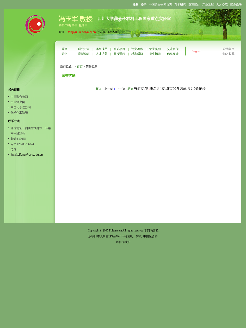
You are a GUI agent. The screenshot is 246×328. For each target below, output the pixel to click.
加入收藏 (228, 53)
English (196, 51)
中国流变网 (18, 102)
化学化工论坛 (19, 112)
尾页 (130, 89)
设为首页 (228, 49)
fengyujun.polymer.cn (82, 32)
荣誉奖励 (155, 49)
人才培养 (101, 53)
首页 (64, 49)
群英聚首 (194, 4)
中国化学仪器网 (21, 107)
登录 (144, 4)
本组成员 (101, 49)
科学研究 (180, 4)
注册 (135, 4)
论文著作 (137, 49)
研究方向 (84, 49)
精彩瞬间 (137, 53)
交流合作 (172, 49)
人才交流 (222, 4)
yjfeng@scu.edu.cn (30, 154)
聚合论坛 (236, 4)
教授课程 (119, 53)
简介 (64, 53)
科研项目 (119, 49)
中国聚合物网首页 (160, 4)
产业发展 (208, 4)
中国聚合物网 (19, 96)
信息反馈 (172, 53)
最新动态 (84, 53)
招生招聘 (155, 53)
